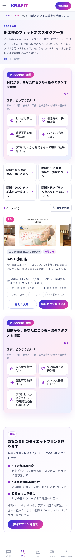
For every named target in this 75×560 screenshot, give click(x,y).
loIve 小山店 (17, 259)
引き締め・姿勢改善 (52, 120)
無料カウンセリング (53, 304)
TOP (6, 58)
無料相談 (63, 6)
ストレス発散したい (52, 134)
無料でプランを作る (25, 524)
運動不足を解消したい (21, 134)
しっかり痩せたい (21, 120)
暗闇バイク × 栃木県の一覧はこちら (55, 172)
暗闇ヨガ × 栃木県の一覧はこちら (20, 172)
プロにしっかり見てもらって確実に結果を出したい (37, 149)
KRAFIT (19, 5)
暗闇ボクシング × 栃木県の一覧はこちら (20, 191)
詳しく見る (22, 304)
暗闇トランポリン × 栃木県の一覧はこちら (55, 191)
